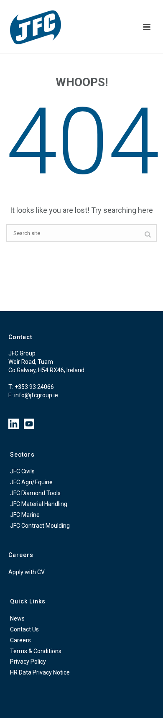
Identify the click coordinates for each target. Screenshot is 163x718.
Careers (20, 640)
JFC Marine (25, 514)
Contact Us (24, 629)
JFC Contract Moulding (40, 525)
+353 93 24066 (34, 386)
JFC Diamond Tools (35, 493)
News (17, 618)
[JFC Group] (12, 27)
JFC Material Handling (38, 504)
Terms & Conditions (35, 651)
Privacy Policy (28, 661)
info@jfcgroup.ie (36, 395)
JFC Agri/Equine (31, 482)
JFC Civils (22, 471)
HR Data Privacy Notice (40, 672)
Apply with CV (26, 572)
